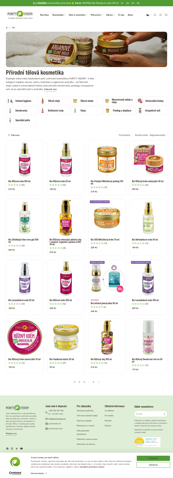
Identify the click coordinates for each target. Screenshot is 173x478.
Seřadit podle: (141, 135)
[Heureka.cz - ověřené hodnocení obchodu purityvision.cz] (147, 438)
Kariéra (108, 425)
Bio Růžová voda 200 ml (61, 300)
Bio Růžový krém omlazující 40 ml (147, 181)
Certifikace (109, 410)
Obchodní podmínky (85, 410)
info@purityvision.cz (57, 419)
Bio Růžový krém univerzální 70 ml (24, 359)
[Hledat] (155, 14)
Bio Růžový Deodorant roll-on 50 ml (147, 360)
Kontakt (108, 420)
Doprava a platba (84, 420)
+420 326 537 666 (56, 410)
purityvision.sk (54, 423)
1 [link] (74, 382)
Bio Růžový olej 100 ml (101, 359)
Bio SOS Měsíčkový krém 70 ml (105, 239)
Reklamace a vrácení (86, 425)
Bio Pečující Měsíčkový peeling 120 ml (107, 182)
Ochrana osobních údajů (87, 415)
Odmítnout (153, 465)
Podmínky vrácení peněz (87, 439)
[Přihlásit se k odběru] (164, 414)
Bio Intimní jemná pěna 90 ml (104, 303)
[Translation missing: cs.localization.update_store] (149, 14)
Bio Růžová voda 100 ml (19, 181)
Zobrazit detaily (37, 473)
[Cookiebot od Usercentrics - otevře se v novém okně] (15, 473)
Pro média (109, 415)
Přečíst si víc (11, 433)
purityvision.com (55, 428)
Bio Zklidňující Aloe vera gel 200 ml (23, 241)
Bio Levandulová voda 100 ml (145, 300)
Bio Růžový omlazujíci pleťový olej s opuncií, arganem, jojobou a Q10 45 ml (65, 242)
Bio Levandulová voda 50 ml (21, 300)
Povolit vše (153, 458)
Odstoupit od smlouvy (86, 444)
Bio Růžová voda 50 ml (60, 181)
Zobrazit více (50, 89)
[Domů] (7, 28)
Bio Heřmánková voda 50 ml (145, 239)
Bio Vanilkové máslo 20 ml (62, 359)
